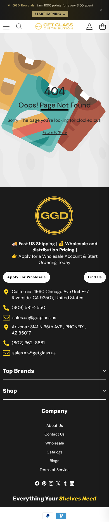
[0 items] (102, 26)
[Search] (19, 26)
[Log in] (89, 26)
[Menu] (6, 26)
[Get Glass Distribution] (54, 26)
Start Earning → (50, 14)
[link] (54, 132)
